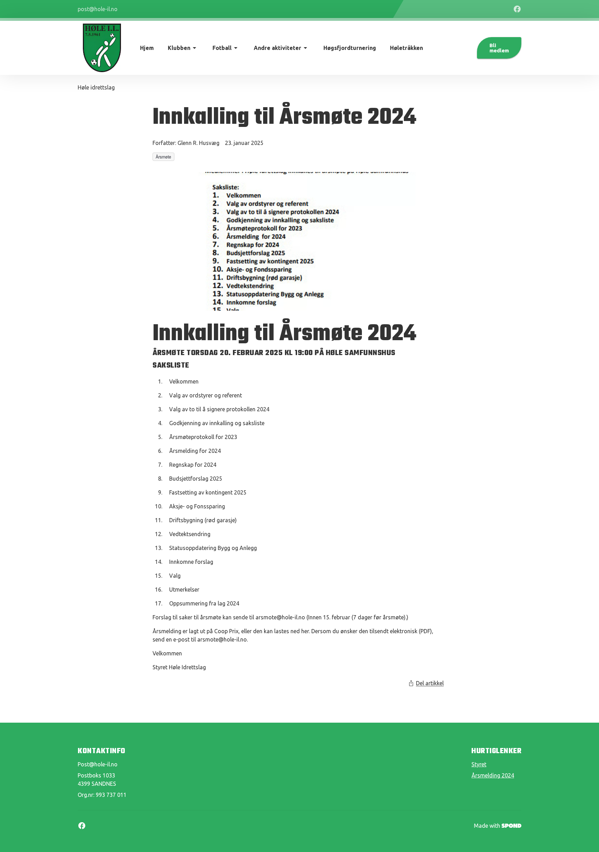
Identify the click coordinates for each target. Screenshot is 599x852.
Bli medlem (499, 47)
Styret (478, 764)
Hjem (147, 48)
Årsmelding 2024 (492, 775)
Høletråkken (406, 48)
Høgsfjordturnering (349, 48)
